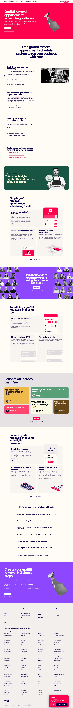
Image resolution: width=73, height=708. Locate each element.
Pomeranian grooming (25, 633)
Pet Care (56, 653)
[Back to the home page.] (5, 1)
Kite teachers (40, 660)
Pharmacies (6, 642)
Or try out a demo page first (9, 30)
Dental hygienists (24, 674)
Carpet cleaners (24, 637)
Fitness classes (24, 678)
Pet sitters (40, 647)
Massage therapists (41, 637)
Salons (39, 658)
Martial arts (6, 637)
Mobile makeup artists (8, 662)
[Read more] (12, 223)
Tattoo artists (40, 678)
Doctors (6, 656)
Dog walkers (56, 688)
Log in (61, 1)
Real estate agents (58, 637)
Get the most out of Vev (25, 613)
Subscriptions (41, 608)
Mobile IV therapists (8, 631)
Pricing (17, 1)
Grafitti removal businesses (43, 672)
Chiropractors (57, 678)
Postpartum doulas (58, 672)
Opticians (56, 685)
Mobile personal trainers (26, 685)
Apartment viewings (41, 631)
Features (28, 1)
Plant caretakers (57, 640)
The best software (24, 617)
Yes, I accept (62, 704)
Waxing (39, 681)
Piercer (39, 667)
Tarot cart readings (41, 653)
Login (5, 613)
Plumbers (23, 635)
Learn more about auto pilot (36, 259)
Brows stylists (7, 692)
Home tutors (40, 685)
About (5, 617)
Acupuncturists (57, 660)
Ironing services (24, 688)
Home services (7, 658)
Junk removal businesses (59, 674)
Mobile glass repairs (8, 635)
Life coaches (6, 669)
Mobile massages (24, 653)
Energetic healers (7, 640)
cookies (55, 698)
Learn (22, 1)
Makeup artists (24, 649)
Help (55, 613)
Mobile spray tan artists (9, 653)
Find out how (16, 27)
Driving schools (7, 660)
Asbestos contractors (8, 674)
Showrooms (6, 633)
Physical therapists (24, 676)
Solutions (11, 1)
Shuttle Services (24, 692)
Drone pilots (40, 692)
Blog (22, 608)
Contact (55, 610)
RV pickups (40, 676)
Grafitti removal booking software (16, 155)
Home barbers (24, 631)
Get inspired (35, 1)
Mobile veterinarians (8, 665)
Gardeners (40, 656)
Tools (39, 614)
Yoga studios (56, 633)
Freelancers (23, 658)
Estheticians (56, 665)
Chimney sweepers (58, 647)
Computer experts (24, 651)
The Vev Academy (24, 610)
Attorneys (6, 667)
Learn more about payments (36, 496)
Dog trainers (56, 662)
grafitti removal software (15, 97)
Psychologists (40, 669)
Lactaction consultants (8, 644)
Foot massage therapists (59, 651)
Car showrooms (7, 678)
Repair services (7, 649)
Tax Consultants (41, 635)
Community (56, 615)
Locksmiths (23, 642)
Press (5, 622)
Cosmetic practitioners (42, 644)
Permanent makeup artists (43, 688)
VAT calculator (40, 617)
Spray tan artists (7, 651)
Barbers (39, 633)
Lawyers (22, 662)
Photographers (57, 681)
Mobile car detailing (8, 683)
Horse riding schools (58, 656)
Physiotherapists (7, 647)
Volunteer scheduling (58, 690)
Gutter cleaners (7, 681)
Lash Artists (23, 656)
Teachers (23, 667)
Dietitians (56, 667)
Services (55, 676)
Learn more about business (36, 365)
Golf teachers (56, 642)
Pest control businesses (58, 658)
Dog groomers (7, 676)
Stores (22, 681)
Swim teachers (7, 685)
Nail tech (6, 672)
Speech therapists (57, 644)
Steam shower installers (59, 635)
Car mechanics (24, 644)
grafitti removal (33, 516)
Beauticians (6, 694)
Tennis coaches (24, 683)
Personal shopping (57, 683)
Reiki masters (40, 649)
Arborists (23, 640)
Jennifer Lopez (28, 530)
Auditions (39, 674)
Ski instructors (7, 688)
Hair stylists (23, 690)
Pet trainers (40, 665)
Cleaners (6, 690)
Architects (40, 690)
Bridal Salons (23, 694)
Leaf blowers (23, 647)
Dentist (39, 683)
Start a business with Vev (26, 615)
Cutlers (22, 660)
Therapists (40, 662)
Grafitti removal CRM (13, 152)
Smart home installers (58, 631)
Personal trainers (24, 672)
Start (5, 610)
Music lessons (23, 665)
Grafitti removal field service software (17, 157)
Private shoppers (57, 649)
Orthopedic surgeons (58, 669)
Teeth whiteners (41, 694)
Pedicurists (40, 651)
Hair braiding (23, 669)
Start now (66, 1)
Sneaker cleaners (41, 640)
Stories (5, 620)
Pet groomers (40, 642)
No (53, 704)
